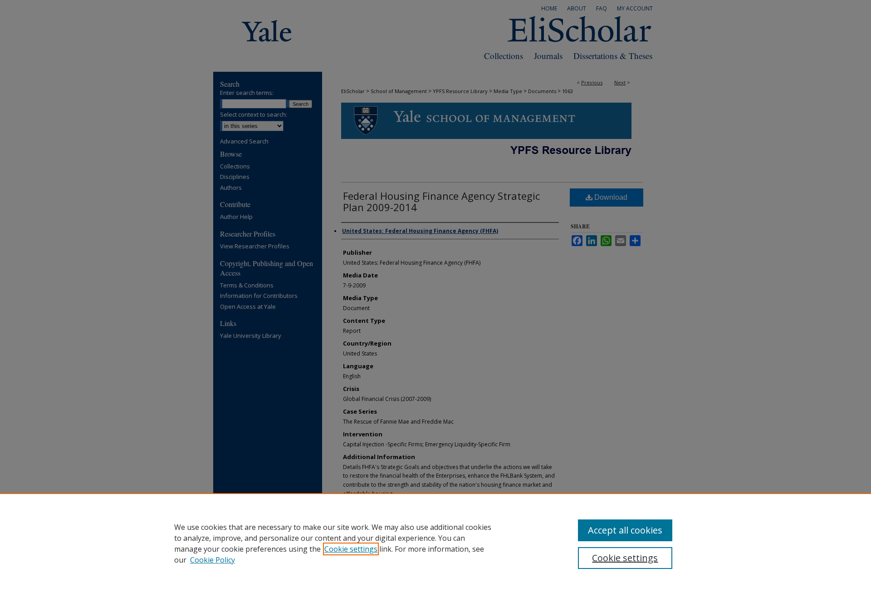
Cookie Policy (212, 560)
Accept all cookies (625, 530)
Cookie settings (350, 549)
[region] (435, 543)
